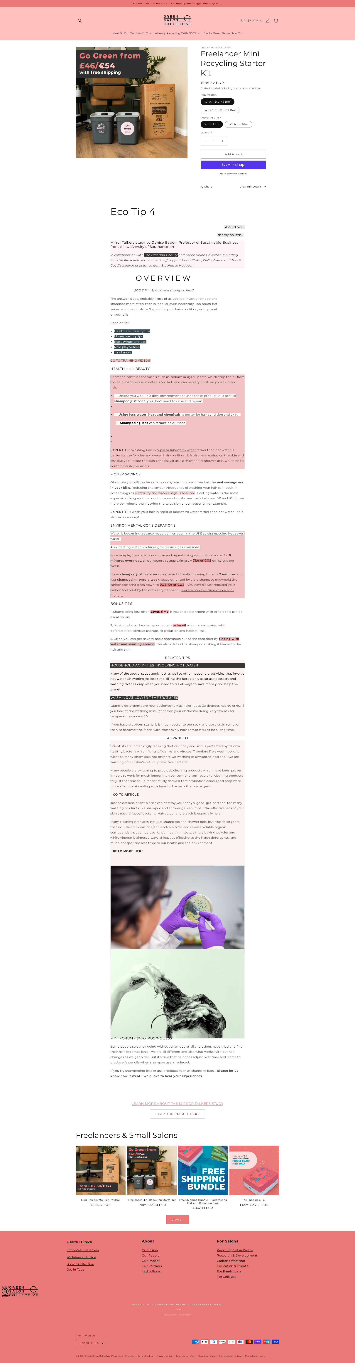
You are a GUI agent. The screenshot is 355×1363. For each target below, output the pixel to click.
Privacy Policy (185, 1315)
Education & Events (232, 1266)
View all (178, 1219)
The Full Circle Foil (254, 1199)
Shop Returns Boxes (83, 1250)
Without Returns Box (220, 110)
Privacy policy (164, 1356)
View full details (251, 186)
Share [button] (208, 186)
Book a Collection (80, 1264)
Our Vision (150, 1250)
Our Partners (152, 1266)
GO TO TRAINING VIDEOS (130, 360)
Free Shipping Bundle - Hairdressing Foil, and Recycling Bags (203, 1201)
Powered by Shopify (122, 1356)
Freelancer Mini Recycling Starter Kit (152, 1199)
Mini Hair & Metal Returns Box (100, 1199)
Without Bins (238, 124)
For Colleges (226, 1276)
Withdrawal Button (81, 1257)
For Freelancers (229, 1271)
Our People (151, 1255)
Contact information (230, 1356)
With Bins (211, 124)
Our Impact (151, 1261)
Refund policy (145, 1356)
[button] (80, 21)
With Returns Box (217, 101)
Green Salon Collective (98, 1356)
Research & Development (237, 1255)
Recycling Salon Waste (235, 1250)
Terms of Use (169, 1315)
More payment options (233, 173)
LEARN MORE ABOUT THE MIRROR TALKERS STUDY (178, 1104)
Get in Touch (77, 1269)
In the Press (151, 1271)
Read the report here (177, 1114)
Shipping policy (206, 1356)
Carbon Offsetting (231, 1261)
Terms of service (185, 1356)
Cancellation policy (255, 1356)
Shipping (226, 88)
